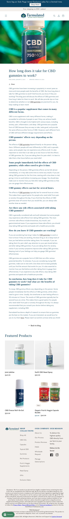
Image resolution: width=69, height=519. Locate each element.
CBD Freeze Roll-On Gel (14, 410)
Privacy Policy (17, 505)
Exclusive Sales (25, 480)
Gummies (23, 454)
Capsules (23, 444)
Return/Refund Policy (28, 505)
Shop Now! (35, 4)
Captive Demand (57, 516)
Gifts (21, 475)
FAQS (37, 447)
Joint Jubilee (9, 372)
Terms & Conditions (46, 505)
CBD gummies (35, 102)
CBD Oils (23, 440)
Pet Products (24, 458)
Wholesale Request (38, 453)
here (22, 318)
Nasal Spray (24, 471)
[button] (6, 16)
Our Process (39, 437)
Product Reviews (41, 442)
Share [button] (13, 84)
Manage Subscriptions (40, 460)
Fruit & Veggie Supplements (25, 464)
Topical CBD (24, 449)
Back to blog (36, 325)
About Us (38, 433)
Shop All (23, 435)
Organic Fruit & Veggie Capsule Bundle (47, 411)
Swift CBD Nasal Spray (44, 372)
